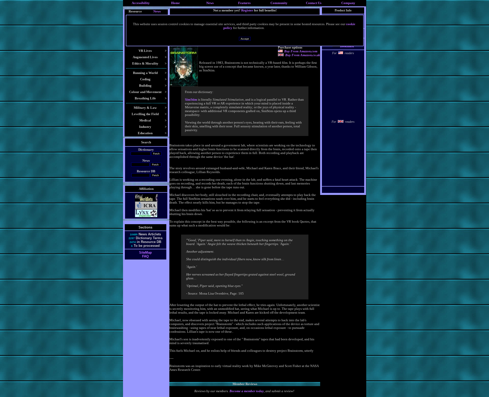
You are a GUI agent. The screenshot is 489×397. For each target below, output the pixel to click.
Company (348, 3)
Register (247, 10)
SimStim (191, 99)
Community (279, 3)
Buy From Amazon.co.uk (302, 55)
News (210, 3)
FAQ (145, 256)
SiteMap (145, 252)
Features (244, 3)
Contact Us (313, 3)
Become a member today (246, 391)
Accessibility (141, 3)
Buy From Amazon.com (300, 51)
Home (175, 3)
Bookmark (347, 46)
